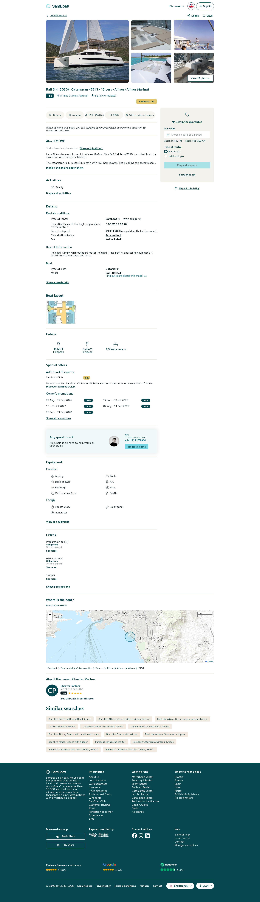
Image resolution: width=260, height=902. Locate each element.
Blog (91, 818)
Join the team (97, 780)
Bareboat (174, 151)
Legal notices (84, 886)
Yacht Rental (139, 783)
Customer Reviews (99, 804)
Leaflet (210, 661)
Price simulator (98, 790)
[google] (109, 865)
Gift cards (95, 797)
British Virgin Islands (187, 794)
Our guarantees (98, 783)
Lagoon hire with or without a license (150, 726)
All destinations (184, 797)
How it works (182, 838)
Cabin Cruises (140, 804)
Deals (135, 808)
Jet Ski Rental (140, 794)
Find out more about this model (125, 275)
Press (92, 808)
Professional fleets (100, 794)
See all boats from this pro (77, 698)
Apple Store (68, 836)
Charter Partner (70, 685)
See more (51, 550)
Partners (144, 886)
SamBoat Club (146, 101)
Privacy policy (103, 886)
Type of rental (172, 147)
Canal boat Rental (142, 797)
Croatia (179, 776)
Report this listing (189, 188)
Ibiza (177, 787)
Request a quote (136, 446)
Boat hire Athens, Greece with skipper (165, 734)
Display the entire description (64, 167)
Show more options (58, 586)
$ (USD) (204, 885)
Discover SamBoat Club (60, 386)
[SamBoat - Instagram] (141, 835)
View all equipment (57, 521)
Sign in (207, 6)
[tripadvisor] (169, 865)
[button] (50, 614)
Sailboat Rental (141, 787)
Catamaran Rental (142, 790)
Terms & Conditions (125, 886)
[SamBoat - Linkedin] (147, 835)
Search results (58, 15)
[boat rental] (57, 6)
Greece (179, 780)
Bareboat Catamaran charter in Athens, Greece (73, 749)
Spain (178, 783)
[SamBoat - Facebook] (134, 835)
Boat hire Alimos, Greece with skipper (68, 741)
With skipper (176, 156)
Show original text (91, 148)
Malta (178, 790)
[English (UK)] (191, 6)
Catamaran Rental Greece (62, 726)
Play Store (68, 844)
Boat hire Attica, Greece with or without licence (74, 734)
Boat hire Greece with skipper (122, 734)
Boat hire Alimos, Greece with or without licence (182, 718)
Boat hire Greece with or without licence (70, 718)
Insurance (94, 787)
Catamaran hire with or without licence (103, 726)
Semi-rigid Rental (142, 780)
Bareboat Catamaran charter (110, 741)
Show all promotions (58, 418)
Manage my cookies (186, 845)
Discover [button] (175, 6)
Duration (169, 128)
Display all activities (58, 193)
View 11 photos (200, 78)
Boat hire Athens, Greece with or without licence (124, 718)
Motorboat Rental (142, 776)
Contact (179, 841)
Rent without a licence (145, 801)
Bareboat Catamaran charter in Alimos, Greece (130, 749)
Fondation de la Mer (101, 811)
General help (182, 834)
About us (94, 776)
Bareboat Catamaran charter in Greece (153, 741)
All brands (138, 811)
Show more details (57, 282)
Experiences (96, 815)
